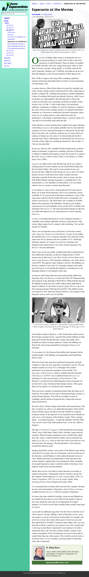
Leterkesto (11, 39)
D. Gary (47, 14)
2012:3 (10, 30)
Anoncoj (10, 35)
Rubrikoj (7, 58)
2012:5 (10, 53)
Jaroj (6, 21)
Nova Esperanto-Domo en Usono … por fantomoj (25, 44)
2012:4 (10, 51)
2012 (7, 23)
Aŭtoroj (7, 60)
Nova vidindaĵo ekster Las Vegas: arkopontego (24, 46)
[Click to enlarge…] (58, 47)
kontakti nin (61, 573)
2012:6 (10, 55)
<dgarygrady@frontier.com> (57, 562)
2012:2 (10, 28)
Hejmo (7, 18)
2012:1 (10, 25)
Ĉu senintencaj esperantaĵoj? (18, 48)
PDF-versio (11, 32)
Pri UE (6, 66)
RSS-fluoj (7, 63)
